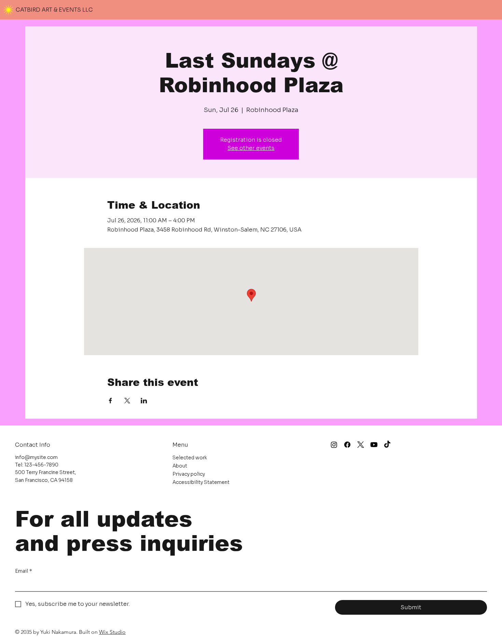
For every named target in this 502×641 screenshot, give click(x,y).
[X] (361, 445)
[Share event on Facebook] (110, 400)
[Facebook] (347, 445)
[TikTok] (387, 445)
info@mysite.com (36, 457)
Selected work (189, 458)
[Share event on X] (127, 400)
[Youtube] (374, 445)
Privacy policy (188, 474)
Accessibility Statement (200, 482)
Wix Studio (112, 632)
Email (23, 571)
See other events (251, 148)
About (179, 466)
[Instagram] (334, 445)
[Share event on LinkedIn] (144, 400)
